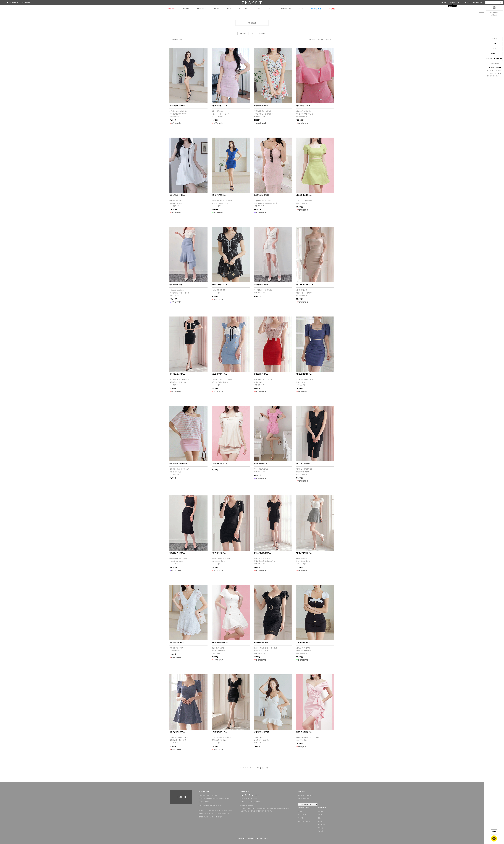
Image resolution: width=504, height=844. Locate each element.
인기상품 (312, 39)
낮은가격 (320, 39)
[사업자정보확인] (227, 810)
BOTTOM (243, 9)
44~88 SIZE (252, 23)
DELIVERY (26, 2)
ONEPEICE (201, 9)
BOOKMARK (13, 2)
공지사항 (494, 39)
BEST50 (186, 9)
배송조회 (320, 831)
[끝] (267, 768)
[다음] (262, 768)
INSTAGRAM (494, 12)
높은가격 (328, 39)
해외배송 (320, 828)
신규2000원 (321, 824)
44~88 (216, 9)
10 (258, 768)
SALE (301, 9)
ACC (270, 9)
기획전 (494, 44)
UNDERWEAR (285, 9)
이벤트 (320, 814)
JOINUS (452, 2)
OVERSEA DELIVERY (494, 59)
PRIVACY (301, 818)
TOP (229, 9)
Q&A (494, 49)
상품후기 (494, 54)
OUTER (258, 9)
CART (460, 2)
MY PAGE (477, 2)
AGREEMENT (302, 814)
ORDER (468, 2)
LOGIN (444, 2)
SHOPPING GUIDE (304, 821)
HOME (300, 811)
